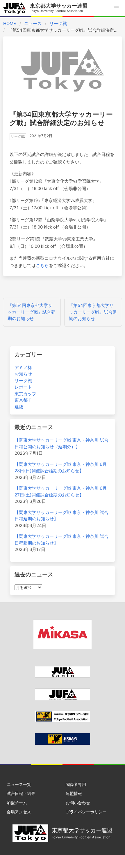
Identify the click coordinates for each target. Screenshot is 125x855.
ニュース (33, 23)
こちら (42, 265)
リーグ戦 (58, 23)
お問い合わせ (78, 802)
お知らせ (23, 374)
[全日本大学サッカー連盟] (62, 698)
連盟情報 (74, 793)
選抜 (19, 407)
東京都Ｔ (23, 400)
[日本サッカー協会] (62, 743)
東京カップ (25, 393)
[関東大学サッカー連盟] (62, 676)
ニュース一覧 (19, 784)
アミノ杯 (23, 367)
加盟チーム (17, 802)
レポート (23, 387)
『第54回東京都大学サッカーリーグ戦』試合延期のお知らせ (32, 312)
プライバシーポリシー (86, 811)
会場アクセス (19, 811)
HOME (9, 23)
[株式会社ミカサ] (62, 647)
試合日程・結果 (21, 793)
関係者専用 (76, 784)
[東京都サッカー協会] (62, 721)
